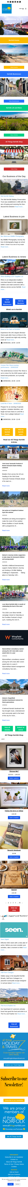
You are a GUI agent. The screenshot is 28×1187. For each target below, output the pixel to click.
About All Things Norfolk (14, 1162)
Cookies (14, 1166)
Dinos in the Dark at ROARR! (10, 329)
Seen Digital (5, 939)
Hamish (14, 890)
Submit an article (14, 1177)
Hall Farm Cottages (7, 972)
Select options (14, 778)
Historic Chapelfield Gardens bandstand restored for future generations (12, 700)
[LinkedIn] (15, 2)
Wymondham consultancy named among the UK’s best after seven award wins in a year (13, 651)
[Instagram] (13, 2)
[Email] (17, 2)
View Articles (14, 135)
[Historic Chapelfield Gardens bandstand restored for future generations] (14, 687)
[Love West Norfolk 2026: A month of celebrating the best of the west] (14, 593)
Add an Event (14, 1172)
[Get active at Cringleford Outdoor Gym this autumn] (14, 499)
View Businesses (14, 101)
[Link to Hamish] (14, 875)
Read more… (19, 206)
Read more (9, 486)
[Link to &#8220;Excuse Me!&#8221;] (14, 756)
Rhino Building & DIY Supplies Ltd (12, 276)
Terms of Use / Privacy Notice (14, 1164)
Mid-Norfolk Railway (7, 196)
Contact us (14, 1159)
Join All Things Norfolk (14, 1136)
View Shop (14, 169)
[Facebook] (8, 2)
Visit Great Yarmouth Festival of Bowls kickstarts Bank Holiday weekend (12, 465)
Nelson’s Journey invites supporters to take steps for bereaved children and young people (13, 557)
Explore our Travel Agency (14, 1065)
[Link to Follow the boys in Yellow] (14, 796)
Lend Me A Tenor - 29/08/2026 (11, 403)
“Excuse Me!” (14, 771)
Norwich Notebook (14, 850)
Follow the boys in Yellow (14, 811)
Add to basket (14, 817)
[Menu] (25, 8)
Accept (10, 1184)
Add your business (14, 1174)
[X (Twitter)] (10, 2)
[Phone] (20, 2)
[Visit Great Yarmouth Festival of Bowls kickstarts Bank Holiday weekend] (14, 452)
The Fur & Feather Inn (8, 1005)
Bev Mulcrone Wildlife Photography (12, 236)
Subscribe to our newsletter (14, 1100)
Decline (17, 1184)
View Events (14, 67)
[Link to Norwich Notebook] (14, 835)
